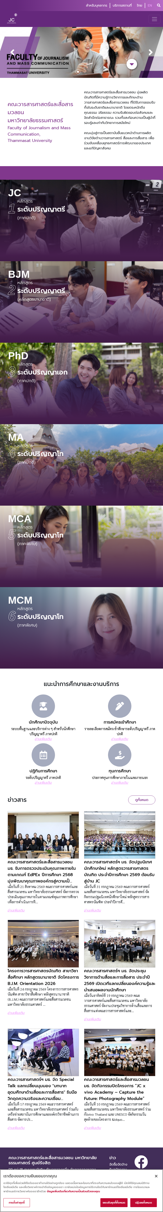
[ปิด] (156, 1176)
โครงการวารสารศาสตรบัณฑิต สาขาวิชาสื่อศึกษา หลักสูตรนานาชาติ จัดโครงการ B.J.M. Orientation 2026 (43, 977)
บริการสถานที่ (122, 5)
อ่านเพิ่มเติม (16, 910)
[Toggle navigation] (154, 19)
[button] (156, 52)
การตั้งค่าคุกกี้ (17, 1203)
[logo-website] (13, 19)
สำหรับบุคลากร (96, 5)
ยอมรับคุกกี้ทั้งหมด (114, 1203)
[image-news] (43, 835)
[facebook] (141, 1162)
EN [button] (150, 5)
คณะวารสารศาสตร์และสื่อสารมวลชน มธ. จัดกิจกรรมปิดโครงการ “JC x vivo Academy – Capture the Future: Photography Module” (116, 1089)
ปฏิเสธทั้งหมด (143, 1203)
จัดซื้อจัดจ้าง (118, 1164)
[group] (81, 52)
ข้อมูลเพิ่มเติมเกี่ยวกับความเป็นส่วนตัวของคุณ (73, 1191)
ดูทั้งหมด (141, 799)
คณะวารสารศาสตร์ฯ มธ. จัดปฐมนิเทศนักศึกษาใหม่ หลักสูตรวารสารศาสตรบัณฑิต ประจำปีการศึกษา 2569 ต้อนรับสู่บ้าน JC (119, 871)
